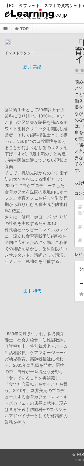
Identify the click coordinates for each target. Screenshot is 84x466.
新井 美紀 (32, 66)
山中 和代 (32, 290)
